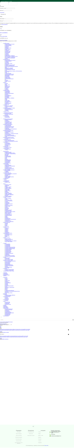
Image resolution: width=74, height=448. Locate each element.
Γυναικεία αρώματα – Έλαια (7, 113)
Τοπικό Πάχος (7, 50)
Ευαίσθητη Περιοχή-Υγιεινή (9, 112)
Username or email (3, 8)
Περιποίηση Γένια (7, 145)
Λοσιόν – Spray (7, 100)
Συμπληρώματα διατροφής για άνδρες (8, 137)
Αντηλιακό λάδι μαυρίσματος (9, 253)
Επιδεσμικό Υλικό (5, 299)
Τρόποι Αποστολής (19, 435)
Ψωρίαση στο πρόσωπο (8, 123)
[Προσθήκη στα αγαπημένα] (68, 329)
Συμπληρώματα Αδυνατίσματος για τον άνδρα (11, 141)
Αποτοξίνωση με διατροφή (8, 203)
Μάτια (6, 67)
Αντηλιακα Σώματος (8, 252)
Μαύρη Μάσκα (7, 75)
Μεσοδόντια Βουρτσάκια (8, 309)
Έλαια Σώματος (7, 54)
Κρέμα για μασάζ (7, 302)
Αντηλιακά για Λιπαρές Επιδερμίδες (10, 247)
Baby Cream (7, 154)
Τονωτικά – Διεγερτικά (8, 147)
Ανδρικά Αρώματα (6, 148)
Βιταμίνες (39, 437)
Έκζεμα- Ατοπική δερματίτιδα (9, 285)
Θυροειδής (6, 209)
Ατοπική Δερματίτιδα (8, 156)
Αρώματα (6, 149)
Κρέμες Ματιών (7, 121)
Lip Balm (6, 88)
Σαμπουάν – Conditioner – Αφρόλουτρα (8, 169)
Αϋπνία (6, 279)
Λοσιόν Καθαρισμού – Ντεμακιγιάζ (10, 69)
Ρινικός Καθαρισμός (8, 160)
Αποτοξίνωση (7, 233)
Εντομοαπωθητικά (7, 257)
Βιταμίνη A (6, 228)
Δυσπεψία (6, 283)
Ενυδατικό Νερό (7, 254)
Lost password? (2, 12)
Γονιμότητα (6, 110)
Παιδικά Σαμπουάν (7, 170)
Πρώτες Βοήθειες (5, 307)
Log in (1, 16)
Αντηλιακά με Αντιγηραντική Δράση (10, 256)
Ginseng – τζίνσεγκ (7, 190)
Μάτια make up (7, 87)
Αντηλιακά (4, 243)
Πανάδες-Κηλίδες (7, 77)
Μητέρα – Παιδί (40, 435)
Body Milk (6, 155)
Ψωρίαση (6, 58)
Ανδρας (39, 433)
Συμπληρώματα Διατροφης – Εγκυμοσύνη (11, 173)
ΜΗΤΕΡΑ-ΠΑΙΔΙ (4, 150)
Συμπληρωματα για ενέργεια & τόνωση (10, 219)
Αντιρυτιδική (7, 62)
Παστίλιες (6, 266)
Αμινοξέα (6, 201)
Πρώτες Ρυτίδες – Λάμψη (8, 63)
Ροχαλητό (6, 289)
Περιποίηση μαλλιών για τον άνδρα (8, 130)
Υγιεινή (4, 111)
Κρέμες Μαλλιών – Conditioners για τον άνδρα (11, 133)
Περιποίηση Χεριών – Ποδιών (9, 127)
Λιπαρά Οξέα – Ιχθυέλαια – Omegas (10, 211)
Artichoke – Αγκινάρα (8, 184)
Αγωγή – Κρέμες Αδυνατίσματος (9, 140)
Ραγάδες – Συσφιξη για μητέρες (9, 176)
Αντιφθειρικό (7, 166)
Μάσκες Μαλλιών (7, 92)
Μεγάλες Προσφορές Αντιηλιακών (10, 255)
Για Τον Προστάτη (7, 206)
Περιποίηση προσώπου (6, 59)
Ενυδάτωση (6, 120)
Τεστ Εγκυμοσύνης (6, 315)
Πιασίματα (6, 288)
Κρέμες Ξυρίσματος (8, 144)
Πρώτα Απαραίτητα (7, 174)
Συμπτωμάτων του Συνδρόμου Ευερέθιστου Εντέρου (12, 291)
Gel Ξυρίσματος (7, 142)
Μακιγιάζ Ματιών (7, 86)
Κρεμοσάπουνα (5, 274)
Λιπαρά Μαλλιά (7, 91)
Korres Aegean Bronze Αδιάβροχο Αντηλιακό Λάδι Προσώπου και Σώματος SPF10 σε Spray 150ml (13, 336)
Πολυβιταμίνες (7, 232)
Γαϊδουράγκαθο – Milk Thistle (9, 194)
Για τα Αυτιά (5, 293)
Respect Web (46, 445)
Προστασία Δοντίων (8, 313)
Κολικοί (6, 286)
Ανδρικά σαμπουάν (7, 131)
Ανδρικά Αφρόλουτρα (8, 125)
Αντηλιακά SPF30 (7, 245)
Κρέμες (4, 301)
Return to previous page (3, 323)
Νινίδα (6, 157)
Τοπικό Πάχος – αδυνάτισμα (9, 105)
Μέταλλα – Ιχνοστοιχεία (6, 222)
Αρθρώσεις (6, 204)
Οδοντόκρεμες (7, 310)
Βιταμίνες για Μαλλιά (8, 103)
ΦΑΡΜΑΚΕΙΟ (4, 276)
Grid (0, 326)
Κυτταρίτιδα (6, 48)
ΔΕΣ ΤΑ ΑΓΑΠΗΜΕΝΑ (4, 32)
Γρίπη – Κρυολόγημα (8, 261)
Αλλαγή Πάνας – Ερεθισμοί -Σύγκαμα (10, 153)
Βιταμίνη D (6, 230)
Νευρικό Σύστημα (7, 213)
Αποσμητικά (7, 53)
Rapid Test (4, 275)
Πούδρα (6, 85)
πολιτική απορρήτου (4, 24)
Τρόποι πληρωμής (19, 433)
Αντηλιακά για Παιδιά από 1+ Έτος (10, 248)
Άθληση (4, 237)
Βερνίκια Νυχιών (7, 117)
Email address (2, 18)
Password (2, 10)
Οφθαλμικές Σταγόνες (8, 295)
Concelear (6, 83)
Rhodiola (6, 191)
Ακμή (6, 70)
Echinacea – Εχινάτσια (8, 188)
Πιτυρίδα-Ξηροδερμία (8, 95)
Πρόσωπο (6, 80)
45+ (5, 79)
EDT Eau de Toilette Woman (9, 114)
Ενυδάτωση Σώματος (8, 44)
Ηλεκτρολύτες (7, 208)
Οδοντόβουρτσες (7, 311)
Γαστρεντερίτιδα (7, 280)
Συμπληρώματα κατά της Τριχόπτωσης (10, 135)
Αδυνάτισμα (5, 268)
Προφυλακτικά (5, 306)
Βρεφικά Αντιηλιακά (8, 159)
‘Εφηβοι (4, 179)
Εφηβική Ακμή (7, 180)
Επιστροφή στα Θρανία (8, 167)
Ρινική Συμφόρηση (7, 161)
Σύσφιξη (6, 107)
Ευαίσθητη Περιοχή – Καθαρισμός (10, 55)
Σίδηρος (6, 225)
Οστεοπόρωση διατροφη (8, 214)
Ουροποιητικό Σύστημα (8, 215)
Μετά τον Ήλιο (7, 258)
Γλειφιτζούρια (7, 164)
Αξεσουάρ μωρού (5, 178)
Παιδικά (6, 216)
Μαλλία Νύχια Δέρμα (8, 108)
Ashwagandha (7, 185)
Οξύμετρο (6, 297)
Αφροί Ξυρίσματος (7, 143)
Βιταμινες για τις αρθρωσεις (9, 239)
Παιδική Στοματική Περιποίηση (9, 312)
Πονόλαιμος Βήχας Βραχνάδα (9, 265)
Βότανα (4, 183)
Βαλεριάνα (6, 195)
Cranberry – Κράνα (7, 187)
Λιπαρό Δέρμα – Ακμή (8, 122)
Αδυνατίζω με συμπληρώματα (9, 270)
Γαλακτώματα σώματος (8, 45)
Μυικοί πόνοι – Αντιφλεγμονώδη (9, 287)
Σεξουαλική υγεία (5, 146)
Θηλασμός (6, 175)
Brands (3, 317)
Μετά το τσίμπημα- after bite (9, 259)
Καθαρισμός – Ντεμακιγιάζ (9, 68)
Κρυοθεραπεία (7, 303)
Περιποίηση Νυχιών (6, 115)
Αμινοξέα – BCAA (7, 238)
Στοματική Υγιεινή (5, 308)
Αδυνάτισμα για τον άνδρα (7, 139)
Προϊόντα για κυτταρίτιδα (8, 106)
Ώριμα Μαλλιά (7, 96)
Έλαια (6, 158)
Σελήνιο (6, 224)
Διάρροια (6, 281)
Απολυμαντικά (5, 273)
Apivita (1, 331)
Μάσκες (6, 98)
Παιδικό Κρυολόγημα (8, 165)
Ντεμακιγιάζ (7, 89)
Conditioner (6, 171)
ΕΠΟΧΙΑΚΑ (4, 242)
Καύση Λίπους (7, 235)
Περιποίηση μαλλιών (6, 90)
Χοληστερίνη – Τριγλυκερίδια (9, 221)
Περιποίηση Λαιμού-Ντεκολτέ (9, 78)
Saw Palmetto (7, 192)
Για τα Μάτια (5, 294)
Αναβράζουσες (7, 227)
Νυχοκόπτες (5, 305)
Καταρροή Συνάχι (7, 262)
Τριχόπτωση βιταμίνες (8, 220)
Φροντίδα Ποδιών (7, 52)
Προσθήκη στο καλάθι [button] (6, 332)
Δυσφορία (6, 284)
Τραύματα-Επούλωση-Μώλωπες (9, 290)
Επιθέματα (6, 300)
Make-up (4, 82)
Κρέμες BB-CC (7, 76)
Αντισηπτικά (5, 272)
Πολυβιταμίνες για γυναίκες (9, 109)
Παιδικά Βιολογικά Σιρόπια (9, 264)
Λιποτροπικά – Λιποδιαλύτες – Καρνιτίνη (10, 240)
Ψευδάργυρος (7, 226)
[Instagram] (1, 0)
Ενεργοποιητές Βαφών (8, 101)
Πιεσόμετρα (6, 298)
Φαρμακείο (40, 442)
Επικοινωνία (31, 433)
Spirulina (6, 199)
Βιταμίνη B (6, 229)
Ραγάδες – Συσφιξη (7, 49)
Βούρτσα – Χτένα (7, 182)
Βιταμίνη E (6, 231)
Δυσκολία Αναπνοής (8, 282)
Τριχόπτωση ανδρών (8, 134)
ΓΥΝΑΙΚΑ (3, 42)
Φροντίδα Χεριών (7, 51)
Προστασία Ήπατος (7, 218)
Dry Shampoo (7, 97)
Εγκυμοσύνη (7, 207)
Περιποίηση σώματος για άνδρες (7, 124)
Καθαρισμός (7, 47)
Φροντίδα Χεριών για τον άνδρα (9, 126)
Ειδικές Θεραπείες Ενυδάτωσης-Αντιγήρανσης (11, 66)
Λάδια (6, 72)
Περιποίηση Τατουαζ (8, 304)
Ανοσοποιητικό (7, 202)
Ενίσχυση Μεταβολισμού (8, 234)
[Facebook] (0, 0)
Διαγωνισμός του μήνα (30, 435)
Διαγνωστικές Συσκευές (6, 296)
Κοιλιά (6, 236)
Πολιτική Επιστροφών (18, 437)
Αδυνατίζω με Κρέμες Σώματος (9, 269)
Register (1, 26)
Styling (6, 99)
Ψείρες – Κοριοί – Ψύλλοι (8, 292)
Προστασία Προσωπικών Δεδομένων (19, 443)
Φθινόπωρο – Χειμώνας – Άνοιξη (8, 260)
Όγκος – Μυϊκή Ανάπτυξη (8, 241)
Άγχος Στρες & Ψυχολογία (8, 200)
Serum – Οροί (7, 71)
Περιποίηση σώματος (6, 43)
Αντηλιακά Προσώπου (8, 251)
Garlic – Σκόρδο (7, 189)
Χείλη (6, 81)
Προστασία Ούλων (7, 314)
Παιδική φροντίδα (5, 163)
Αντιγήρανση (7, 61)
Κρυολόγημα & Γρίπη (8, 210)
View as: (1, 325)
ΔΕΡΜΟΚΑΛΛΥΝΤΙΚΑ (6, 316)
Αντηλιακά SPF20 (7, 244)
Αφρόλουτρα (7, 46)
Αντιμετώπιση (5, 277)
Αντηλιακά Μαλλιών (8, 250)
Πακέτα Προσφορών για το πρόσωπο (10, 60)
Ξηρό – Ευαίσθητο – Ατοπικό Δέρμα (10, 57)
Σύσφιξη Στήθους (7, 177)
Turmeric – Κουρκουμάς (8, 193)
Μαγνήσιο (6, 223)
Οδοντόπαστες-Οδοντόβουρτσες (9, 168)
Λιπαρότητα (6, 132)
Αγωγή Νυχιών (7, 116)
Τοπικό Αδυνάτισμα (8, 129)
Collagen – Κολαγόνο (8, 198)
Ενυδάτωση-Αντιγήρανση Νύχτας (9, 65)
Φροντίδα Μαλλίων (6, 181)
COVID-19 (3, 271)
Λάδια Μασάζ (7, 267)
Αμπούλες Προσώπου (8, 73)
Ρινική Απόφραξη (7, 263)
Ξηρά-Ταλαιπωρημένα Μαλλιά (9, 93)
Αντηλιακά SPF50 (7, 246)
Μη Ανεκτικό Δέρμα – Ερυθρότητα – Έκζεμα (11, 56)
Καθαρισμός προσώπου (8, 119)
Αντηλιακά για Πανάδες (8, 249)
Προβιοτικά (6, 217)
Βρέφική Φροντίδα (6, 151)
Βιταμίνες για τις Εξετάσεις (9, 205)
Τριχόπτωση (7, 102)
